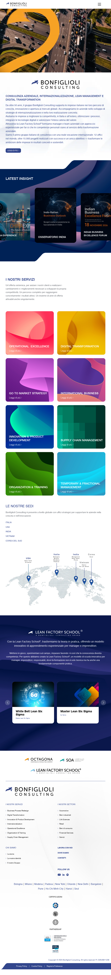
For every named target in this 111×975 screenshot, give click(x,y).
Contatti (62, 857)
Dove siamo (63, 852)
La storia (10, 854)
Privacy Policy (21, 966)
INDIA (8, 531)
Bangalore (96, 884)
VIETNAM (10, 536)
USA (8, 527)
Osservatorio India (52, 237)
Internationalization (14, 824)
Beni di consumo (65, 828)
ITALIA (9, 522)
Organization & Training (16, 833)
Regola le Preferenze (54, 966)
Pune (40, 889)
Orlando (71, 884)
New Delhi (83, 884)
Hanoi (69, 889)
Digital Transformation (15, 815)
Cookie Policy (37, 966)
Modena (38, 884)
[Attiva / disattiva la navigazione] (99, 4)
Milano (28, 884)
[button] (107, 214)
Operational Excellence (16, 828)
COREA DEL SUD (14, 540)
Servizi (62, 837)
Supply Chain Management (17, 837)
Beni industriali (65, 815)
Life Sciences (64, 819)
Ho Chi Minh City (54, 889)
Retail (61, 824)
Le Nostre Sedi (19, 506)
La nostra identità (14, 858)
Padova (49, 884)
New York (60, 884)
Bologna (18, 884)
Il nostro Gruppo (13, 863)
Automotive (63, 810)
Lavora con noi (65, 847)
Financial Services (66, 833)
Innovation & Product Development (20, 819)
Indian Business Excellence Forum (95, 233)
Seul (76, 889)
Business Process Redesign (18, 810)
